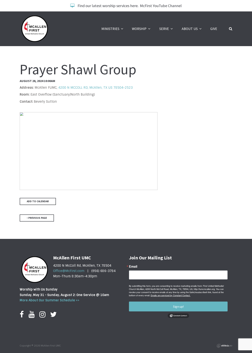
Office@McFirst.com (68, 271)
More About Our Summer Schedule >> (49, 300)
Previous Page (37, 218)
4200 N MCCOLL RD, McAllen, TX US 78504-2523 (95, 88)
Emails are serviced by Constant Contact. (170, 295)
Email (133, 266)
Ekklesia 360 (224, 346)
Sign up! (178, 306)
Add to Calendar (38, 201)
